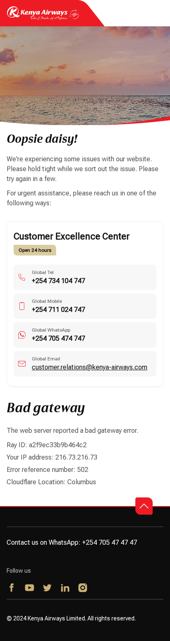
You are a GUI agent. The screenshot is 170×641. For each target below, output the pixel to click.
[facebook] (12, 588)
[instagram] (83, 588)
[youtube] (29, 588)
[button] (144, 506)
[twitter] (47, 588)
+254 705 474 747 (58, 338)
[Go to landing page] (43, 18)
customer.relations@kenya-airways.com (89, 367)
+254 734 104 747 (58, 281)
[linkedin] (65, 588)
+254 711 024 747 (58, 310)
